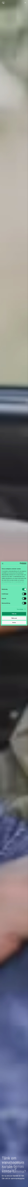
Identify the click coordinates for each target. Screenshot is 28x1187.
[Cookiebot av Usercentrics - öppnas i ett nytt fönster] (20, 563)
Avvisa (14, 622)
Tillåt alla (14, 613)
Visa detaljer (20, 609)
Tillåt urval (14, 618)
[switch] (24, 594)
